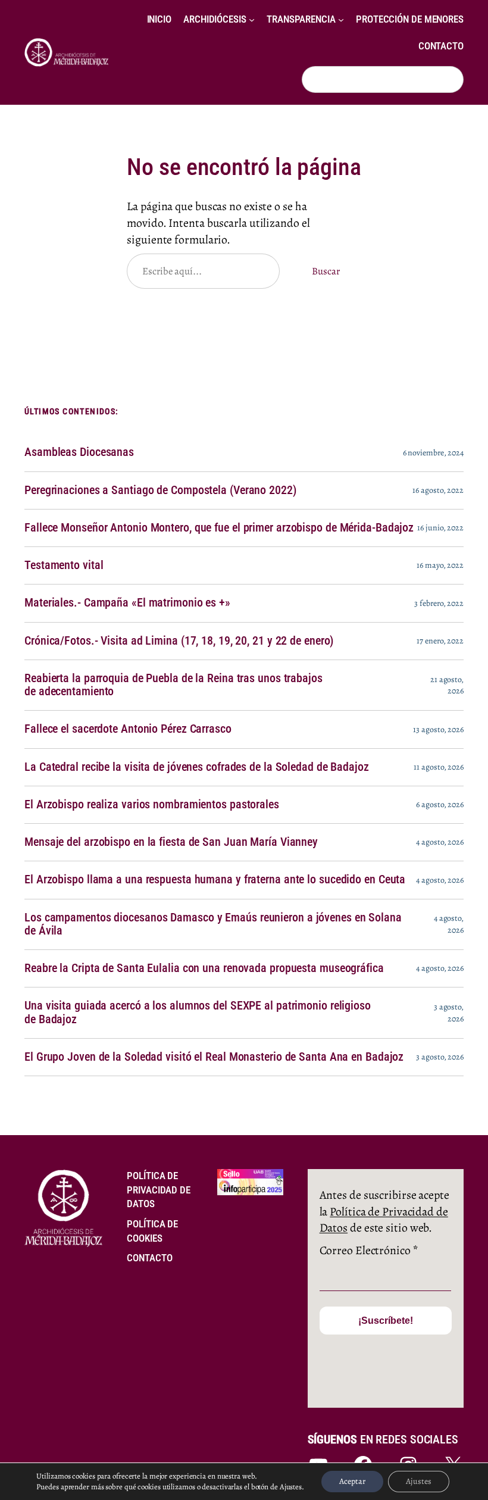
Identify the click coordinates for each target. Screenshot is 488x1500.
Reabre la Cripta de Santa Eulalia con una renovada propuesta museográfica (204, 968)
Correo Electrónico (369, 1250)
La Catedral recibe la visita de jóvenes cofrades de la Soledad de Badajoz (196, 767)
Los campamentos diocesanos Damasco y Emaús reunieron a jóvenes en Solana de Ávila (213, 924)
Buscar (325, 271)
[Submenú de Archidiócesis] (252, 20)
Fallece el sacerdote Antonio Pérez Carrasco (128, 729)
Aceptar (352, 1481)
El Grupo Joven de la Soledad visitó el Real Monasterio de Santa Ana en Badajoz (213, 1057)
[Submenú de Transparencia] (341, 20)
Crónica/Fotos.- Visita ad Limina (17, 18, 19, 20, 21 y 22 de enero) (178, 641)
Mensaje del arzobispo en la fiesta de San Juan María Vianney (171, 842)
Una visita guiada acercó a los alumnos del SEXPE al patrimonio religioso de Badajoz (197, 1012)
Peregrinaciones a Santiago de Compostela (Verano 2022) (160, 490)
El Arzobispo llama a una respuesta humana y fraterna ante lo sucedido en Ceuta (214, 879)
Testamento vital (63, 565)
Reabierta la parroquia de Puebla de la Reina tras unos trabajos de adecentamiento (173, 685)
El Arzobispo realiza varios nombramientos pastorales (151, 804)
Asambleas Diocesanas (79, 452)
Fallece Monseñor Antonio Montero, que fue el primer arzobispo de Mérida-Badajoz (219, 528)
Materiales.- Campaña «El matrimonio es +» (127, 603)
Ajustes (418, 1481)
